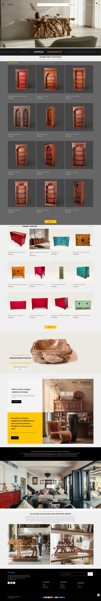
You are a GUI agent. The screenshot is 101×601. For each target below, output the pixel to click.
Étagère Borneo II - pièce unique (71, 210)
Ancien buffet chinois (55, 252)
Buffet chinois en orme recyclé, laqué (37, 315)
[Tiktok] (14, 583)
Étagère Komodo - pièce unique (43, 96)
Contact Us (62, 584)
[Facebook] (9, 583)
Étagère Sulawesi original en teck (14, 134)
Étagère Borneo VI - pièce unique (43, 172)
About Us (44, 584)
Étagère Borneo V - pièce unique (71, 172)
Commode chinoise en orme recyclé (58, 284)
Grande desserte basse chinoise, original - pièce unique (39, 253)
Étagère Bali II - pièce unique (42, 134)
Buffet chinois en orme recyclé (79, 284)
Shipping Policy (62, 587)
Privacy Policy (45, 586)
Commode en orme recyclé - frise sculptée (81, 315)
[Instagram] (11, 583)
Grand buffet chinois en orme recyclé (15, 315)
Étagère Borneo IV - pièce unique (14, 210)
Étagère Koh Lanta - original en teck (72, 96)
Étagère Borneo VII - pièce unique (14, 172)
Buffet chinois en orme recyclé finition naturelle (17, 284)
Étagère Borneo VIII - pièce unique (71, 134)
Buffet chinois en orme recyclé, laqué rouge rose (61, 315)
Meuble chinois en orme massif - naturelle (81, 252)
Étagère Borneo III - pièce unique (43, 210)
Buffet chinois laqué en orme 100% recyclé (16, 252)
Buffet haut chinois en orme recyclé (37, 284)
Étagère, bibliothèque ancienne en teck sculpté (17, 96)
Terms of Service (46, 587)
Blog (78, 585)
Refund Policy (62, 586)
